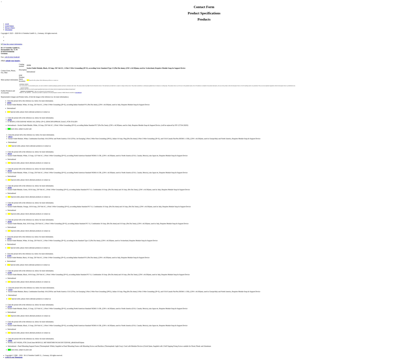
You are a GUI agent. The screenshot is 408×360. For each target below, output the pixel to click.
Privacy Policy (10, 28)
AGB (7, 24)
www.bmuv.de (78, 92)
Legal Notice (9, 26)
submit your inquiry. (13, 61)
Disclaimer (8, 30)
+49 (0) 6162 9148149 (12, 57)
